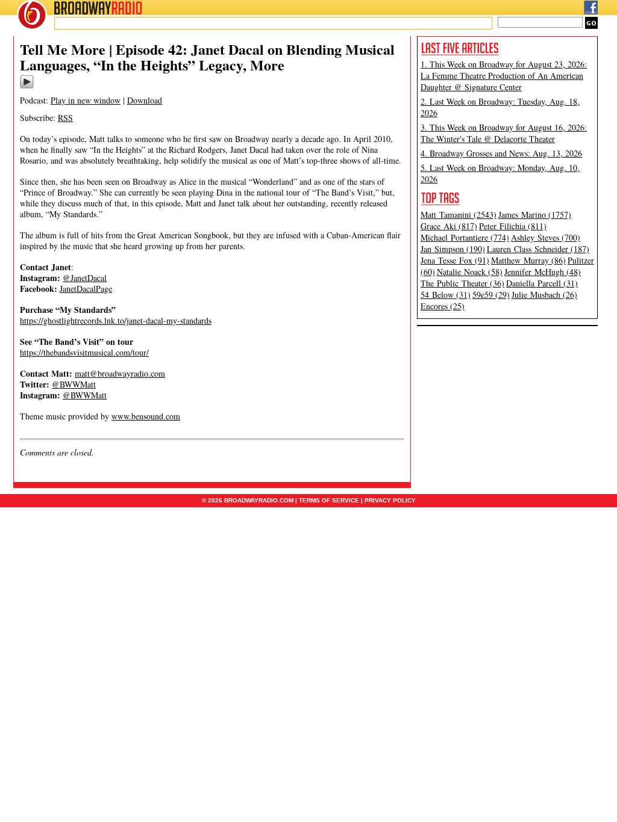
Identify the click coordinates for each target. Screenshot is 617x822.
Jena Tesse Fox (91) (455, 260)
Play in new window (86, 100)
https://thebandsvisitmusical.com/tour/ (84, 352)
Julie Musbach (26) (544, 294)
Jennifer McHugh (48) (542, 271)
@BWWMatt (74, 384)
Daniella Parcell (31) (542, 283)
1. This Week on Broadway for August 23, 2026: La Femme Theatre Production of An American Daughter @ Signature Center (504, 75)
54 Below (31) (446, 294)
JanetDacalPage (86, 288)
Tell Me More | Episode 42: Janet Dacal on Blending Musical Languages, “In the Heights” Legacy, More (207, 57)
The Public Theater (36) (462, 283)
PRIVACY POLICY (390, 500)
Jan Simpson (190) (453, 249)
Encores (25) (443, 306)
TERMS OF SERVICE (329, 500)
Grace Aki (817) (449, 226)
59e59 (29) (491, 294)
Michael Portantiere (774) (465, 237)
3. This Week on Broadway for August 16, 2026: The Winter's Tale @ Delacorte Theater (504, 133)
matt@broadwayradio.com (120, 373)
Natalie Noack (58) (470, 271)
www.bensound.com (145, 416)
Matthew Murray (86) (528, 260)
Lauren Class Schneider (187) (538, 249)
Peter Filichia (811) (513, 226)
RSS (65, 117)
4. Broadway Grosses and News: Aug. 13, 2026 (501, 153)
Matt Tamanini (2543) (458, 214)
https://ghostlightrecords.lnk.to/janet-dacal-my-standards (115, 320)
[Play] (27, 86)
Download (144, 100)
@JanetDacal (85, 277)
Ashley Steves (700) (545, 237)
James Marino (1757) (534, 214)
